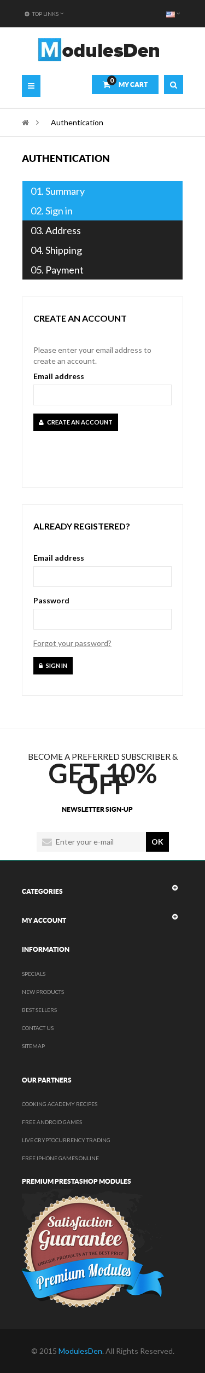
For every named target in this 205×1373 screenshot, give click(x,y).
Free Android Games (52, 1122)
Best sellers (39, 1010)
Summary (58, 191)
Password (51, 600)
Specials (33, 973)
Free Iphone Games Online (60, 1158)
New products (43, 991)
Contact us (38, 1028)
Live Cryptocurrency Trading (66, 1140)
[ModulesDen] (99, 49)
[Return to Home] (25, 122)
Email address (58, 376)
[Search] (173, 84)
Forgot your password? (72, 643)
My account (44, 920)
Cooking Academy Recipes (59, 1104)
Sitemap (33, 1046)
